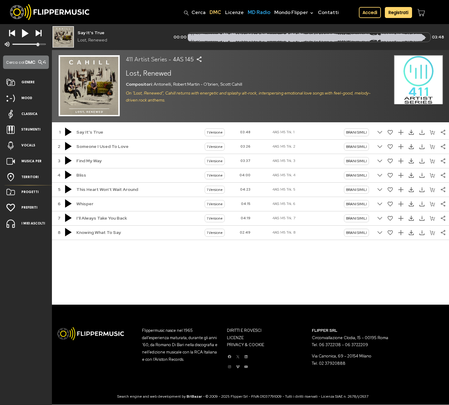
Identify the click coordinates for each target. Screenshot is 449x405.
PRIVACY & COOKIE (245, 344)
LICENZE (235, 337)
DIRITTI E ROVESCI (244, 330)
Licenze (234, 12)
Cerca (199, 12)
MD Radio (259, 12)
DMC (215, 12)
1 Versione (215, 132)
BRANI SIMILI (356, 132)
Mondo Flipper (291, 12)
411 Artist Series (146, 60)
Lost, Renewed (92, 40)
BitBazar (194, 396)
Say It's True (91, 32)
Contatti (328, 12)
